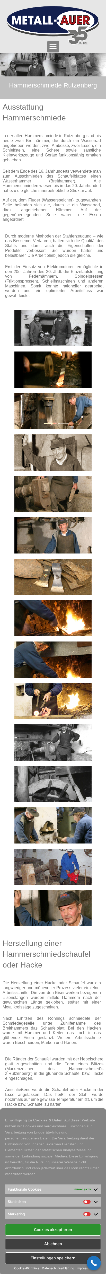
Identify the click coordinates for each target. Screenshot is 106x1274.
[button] (53, 47)
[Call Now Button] (94, 1263)
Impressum (84, 1268)
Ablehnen (53, 1243)
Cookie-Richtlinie (26, 1268)
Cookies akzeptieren (53, 1229)
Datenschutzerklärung (58, 1268)
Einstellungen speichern (53, 1257)
